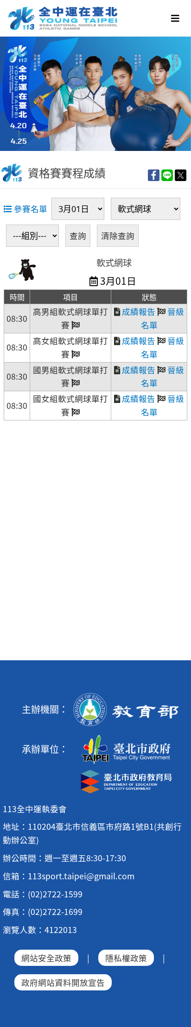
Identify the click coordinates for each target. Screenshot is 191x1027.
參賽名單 (29, 208)
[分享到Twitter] (180, 175)
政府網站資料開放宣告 (63, 982)
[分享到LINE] (167, 175)
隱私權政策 (126, 958)
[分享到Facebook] (153, 175)
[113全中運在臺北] (95, 94)
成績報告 (137, 311)
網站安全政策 (46, 958)
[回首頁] (63, 9)
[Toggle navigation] (175, 18)
